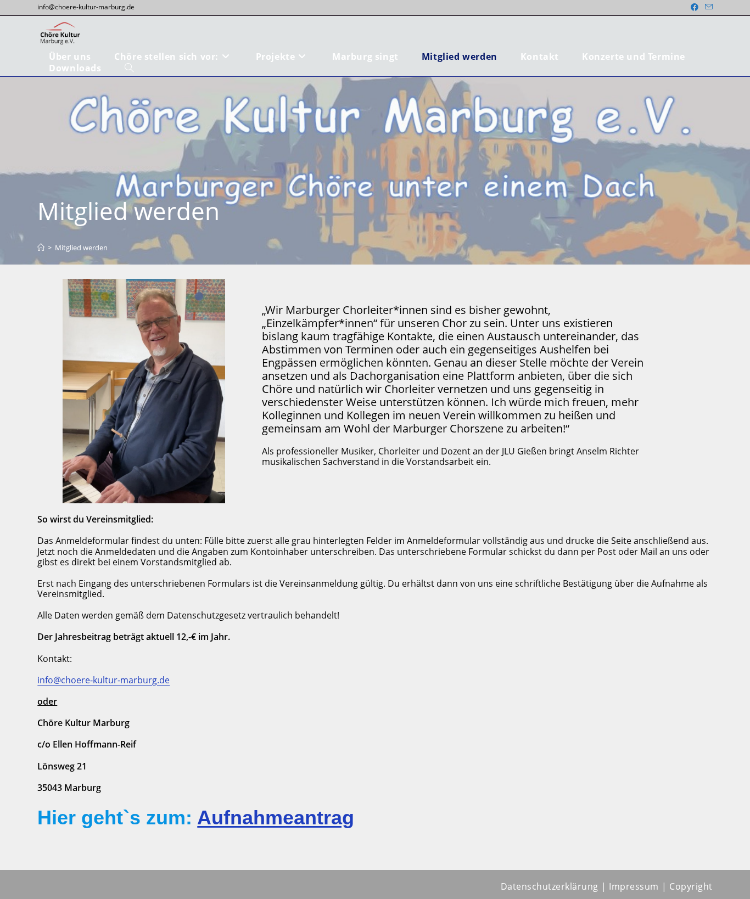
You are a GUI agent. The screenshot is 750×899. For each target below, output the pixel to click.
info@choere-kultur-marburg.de (103, 680)
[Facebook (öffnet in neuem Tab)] (694, 7)
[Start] (40, 247)
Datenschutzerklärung (549, 886)
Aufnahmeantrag (275, 817)
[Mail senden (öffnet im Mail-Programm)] (707, 7)
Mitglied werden (81, 247)
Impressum (634, 886)
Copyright (691, 886)
